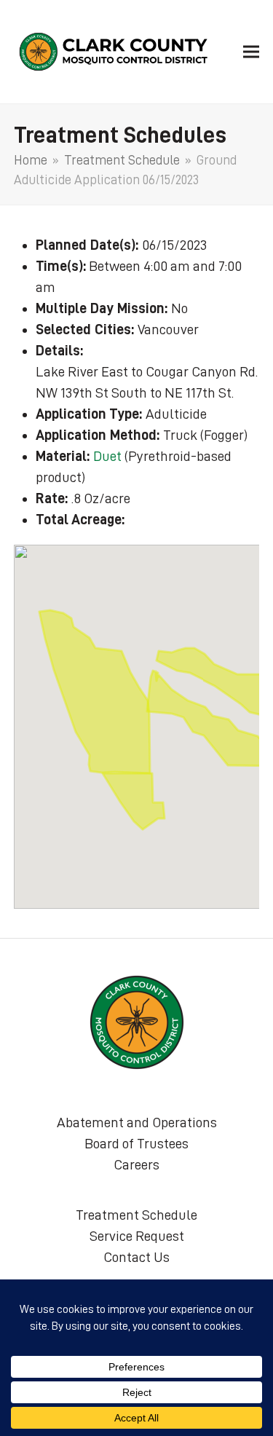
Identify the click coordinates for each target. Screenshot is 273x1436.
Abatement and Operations (137, 1122)
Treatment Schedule (136, 1214)
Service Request (137, 1235)
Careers (136, 1164)
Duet (107, 456)
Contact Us (136, 1257)
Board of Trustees (136, 1143)
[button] (251, 51)
